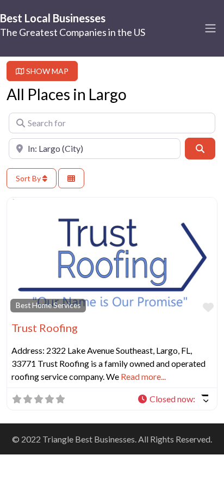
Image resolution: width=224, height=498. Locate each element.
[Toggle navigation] (210, 28)
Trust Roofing (44, 327)
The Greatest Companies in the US (72, 32)
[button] (172, 398)
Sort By (29, 178)
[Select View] (71, 178)
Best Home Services (48, 305)
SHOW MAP (46, 71)
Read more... (143, 376)
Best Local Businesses (52, 17)
